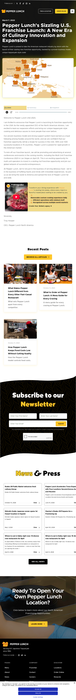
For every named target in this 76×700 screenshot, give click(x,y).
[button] (72, 11)
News (7, 677)
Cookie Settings (38, 697)
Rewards (57, 677)
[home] (12, 11)
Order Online (59, 672)
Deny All (38, 693)
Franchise (33, 668)
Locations (57, 668)
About (7, 672)
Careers (32, 677)
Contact (32, 672)
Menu (7, 668)
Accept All (38, 689)
